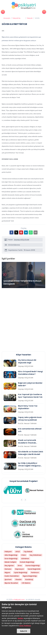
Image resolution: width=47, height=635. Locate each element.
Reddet (20, 618)
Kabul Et (23, 631)
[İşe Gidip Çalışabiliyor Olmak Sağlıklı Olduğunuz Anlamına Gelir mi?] (10, 466)
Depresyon (19, 569)
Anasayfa (6, 18)
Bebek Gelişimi (10, 562)
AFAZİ (18, 552)
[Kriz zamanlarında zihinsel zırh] (10, 431)
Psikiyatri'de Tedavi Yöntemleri (16, 18)
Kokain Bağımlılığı (27, 562)
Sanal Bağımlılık (34, 569)
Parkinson (35, 572)
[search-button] (3, 12)
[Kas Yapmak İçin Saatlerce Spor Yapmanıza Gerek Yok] (10, 397)
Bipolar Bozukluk (11, 583)
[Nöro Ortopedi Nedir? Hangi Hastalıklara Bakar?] (10, 374)
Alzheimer (25, 558)
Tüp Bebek (28, 552)
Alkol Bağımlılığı (11, 555)
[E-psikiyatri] (23, 5)
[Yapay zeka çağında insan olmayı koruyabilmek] (10, 420)
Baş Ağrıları (9, 565)
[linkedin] (26, 232)
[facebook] (11, 232)
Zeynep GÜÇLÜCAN (21, 240)
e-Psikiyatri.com (18, 599)
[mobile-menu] (44, 12)
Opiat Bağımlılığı (20, 572)
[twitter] (16, 232)
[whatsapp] (31, 232)
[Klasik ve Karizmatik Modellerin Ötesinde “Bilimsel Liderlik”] (10, 443)
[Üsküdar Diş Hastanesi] (23, 523)
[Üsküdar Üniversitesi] (23, 534)
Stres (20, 565)
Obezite (18, 579)
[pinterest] (21, 232)
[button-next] (25, 499)
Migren (7, 572)
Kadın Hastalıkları (12, 576)
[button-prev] (21, 499)
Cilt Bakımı (26, 583)
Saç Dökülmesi (35, 555)
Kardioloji (29, 579)
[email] (35, 232)
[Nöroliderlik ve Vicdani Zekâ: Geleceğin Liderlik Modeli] (10, 454)
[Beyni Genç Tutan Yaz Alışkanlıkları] (10, 408)
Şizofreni (8, 579)
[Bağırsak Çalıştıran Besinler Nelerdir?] (10, 386)
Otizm (23, 555)
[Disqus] (23, 319)
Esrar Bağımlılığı (11, 558)
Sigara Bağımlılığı (30, 576)
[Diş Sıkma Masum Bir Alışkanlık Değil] (10, 363)
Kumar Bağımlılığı (33, 565)
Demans (8, 569)
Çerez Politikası (25, 626)
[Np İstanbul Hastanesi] (23, 512)
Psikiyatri (30, 18)
